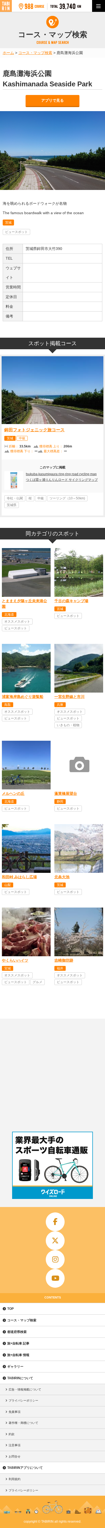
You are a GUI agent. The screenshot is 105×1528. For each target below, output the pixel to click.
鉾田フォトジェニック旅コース (34, 430)
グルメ (37, 982)
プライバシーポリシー (23, 1400)
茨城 (8, 222)
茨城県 (11, 505)
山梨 (7, 885)
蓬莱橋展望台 (65, 793)
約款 (12, 1434)
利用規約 (14, 1479)
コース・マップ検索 (21, 1320)
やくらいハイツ (15, 960)
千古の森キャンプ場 (71, 601)
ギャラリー (15, 1366)
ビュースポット (16, 232)
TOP (10, 1309)
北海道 (9, 614)
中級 (22, 438)
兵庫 (60, 705)
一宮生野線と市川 (69, 696)
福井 (60, 968)
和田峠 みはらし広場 (19, 877)
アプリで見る (52, 100)
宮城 (60, 609)
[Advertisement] (52, 1073)
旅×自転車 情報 (18, 1355)
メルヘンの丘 (13, 793)
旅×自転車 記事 (18, 1343)
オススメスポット (17, 621)
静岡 (60, 801)
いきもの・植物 (68, 725)
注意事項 (14, 1445)
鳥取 (7, 705)
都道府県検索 (17, 1332)
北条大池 (61, 877)
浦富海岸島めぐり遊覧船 (22, 696)
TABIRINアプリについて (25, 1468)
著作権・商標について (23, 1422)
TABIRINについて (20, 1378)
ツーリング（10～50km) (67, 498)
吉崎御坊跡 (63, 960)
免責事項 (14, 1411)
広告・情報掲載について (25, 1389)
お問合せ (14, 1456)
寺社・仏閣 (15, 498)
